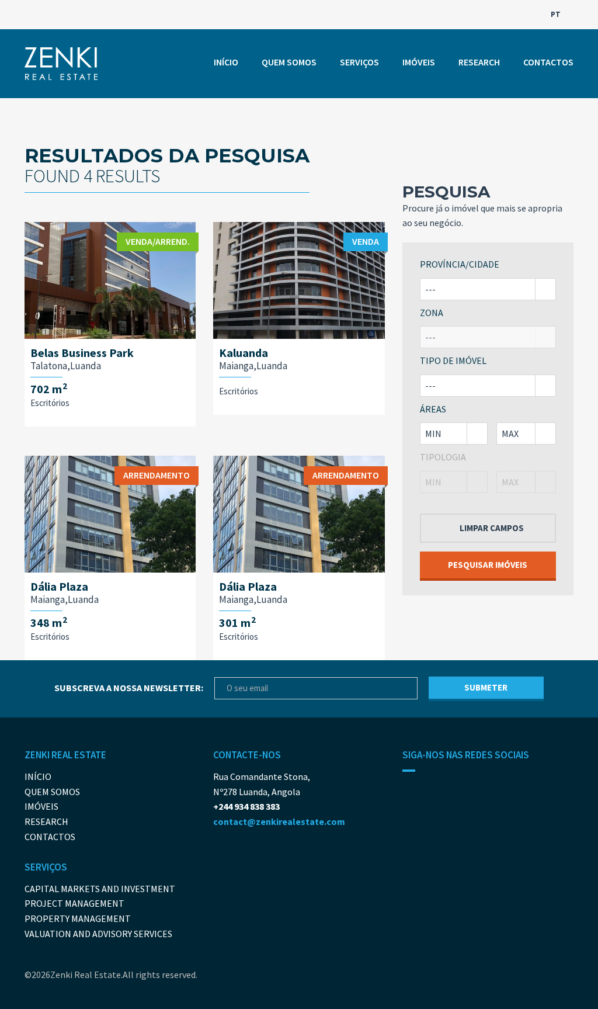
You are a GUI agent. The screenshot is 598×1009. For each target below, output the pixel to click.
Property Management (78, 918)
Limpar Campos (492, 527)
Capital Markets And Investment (100, 888)
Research (479, 62)
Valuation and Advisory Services (98, 933)
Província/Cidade (459, 264)
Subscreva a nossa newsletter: (128, 688)
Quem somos (289, 62)
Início (226, 62)
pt (556, 14)
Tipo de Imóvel (453, 360)
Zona (431, 312)
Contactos (548, 62)
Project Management (74, 903)
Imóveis (418, 62)
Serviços (359, 62)
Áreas (433, 409)
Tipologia (443, 457)
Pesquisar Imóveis (487, 564)
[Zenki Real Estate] (61, 64)
